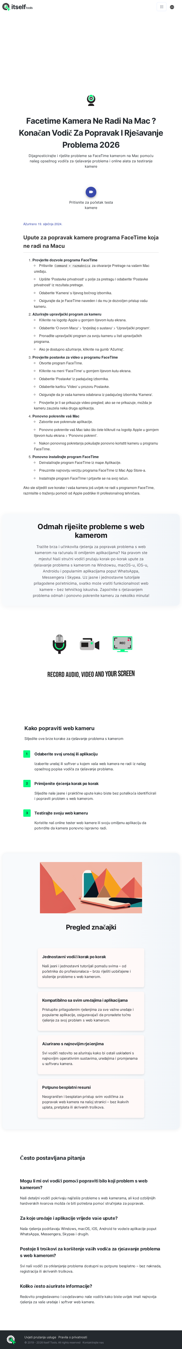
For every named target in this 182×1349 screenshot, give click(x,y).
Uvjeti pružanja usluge (40, 1337)
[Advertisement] (91, 47)
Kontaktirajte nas (93, 1342)
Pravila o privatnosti (72, 1337)
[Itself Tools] (91, 661)
